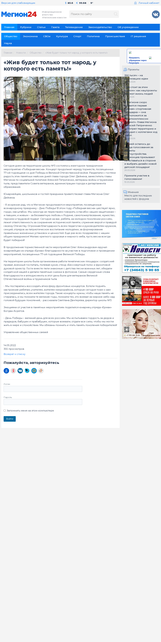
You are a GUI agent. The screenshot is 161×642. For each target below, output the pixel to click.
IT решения (138, 36)
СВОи (46, 36)
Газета (55, 27)
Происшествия (115, 36)
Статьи (41, 27)
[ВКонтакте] (20, 370)
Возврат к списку (14, 354)
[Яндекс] (13, 370)
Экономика (30, 36)
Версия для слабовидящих (18, 2)
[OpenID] (41, 370)
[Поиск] (116, 14)
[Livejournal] (27, 370)
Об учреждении (128, 27)
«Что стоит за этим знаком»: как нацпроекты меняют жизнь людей (140, 90)
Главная (9, 27)
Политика (93, 36)
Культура (62, 36)
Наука (8, 43)
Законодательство (100, 27)
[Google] (6, 370)
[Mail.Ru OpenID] (34, 370)
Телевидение (74, 27)
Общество (10, 36)
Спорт (77, 36)
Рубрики (25, 27)
